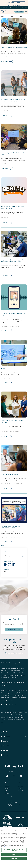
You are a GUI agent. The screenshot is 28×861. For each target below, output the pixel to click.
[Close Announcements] (26, 3)
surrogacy (23, 697)
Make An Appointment (14, 629)
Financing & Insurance (14, 800)
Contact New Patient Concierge (14, 653)
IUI (10, 695)
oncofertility (18, 697)
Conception (7, 788)
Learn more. (17, 5)
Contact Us (20, 791)
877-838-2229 (15, 771)
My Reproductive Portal (14, 805)
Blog (5, 571)
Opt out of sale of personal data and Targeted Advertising (14, 850)
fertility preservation (19, 695)
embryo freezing (11, 697)
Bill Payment (14, 802)
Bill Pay (25, 7)
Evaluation (7, 786)
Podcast (6, 573)
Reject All (14, 854)
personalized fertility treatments (8, 675)
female (20, 690)
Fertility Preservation (8, 791)
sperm (2, 697)
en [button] (11, 7)
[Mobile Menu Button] (26, 11)
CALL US (18, 7)
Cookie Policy (7, 846)
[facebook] (5, 564)
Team (20, 788)
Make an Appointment (19, 11)
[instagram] (9, 564)
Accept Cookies (14, 858)
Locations (4, 7)
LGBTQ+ (7, 793)
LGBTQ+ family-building (8, 700)
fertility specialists (16, 668)
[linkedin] (14, 564)
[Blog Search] (22, 556)
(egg (25, 695)
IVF (8, 695)
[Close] (26, 828)
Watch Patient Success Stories (18, 1)
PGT (13, 695)
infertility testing (13, 693)
